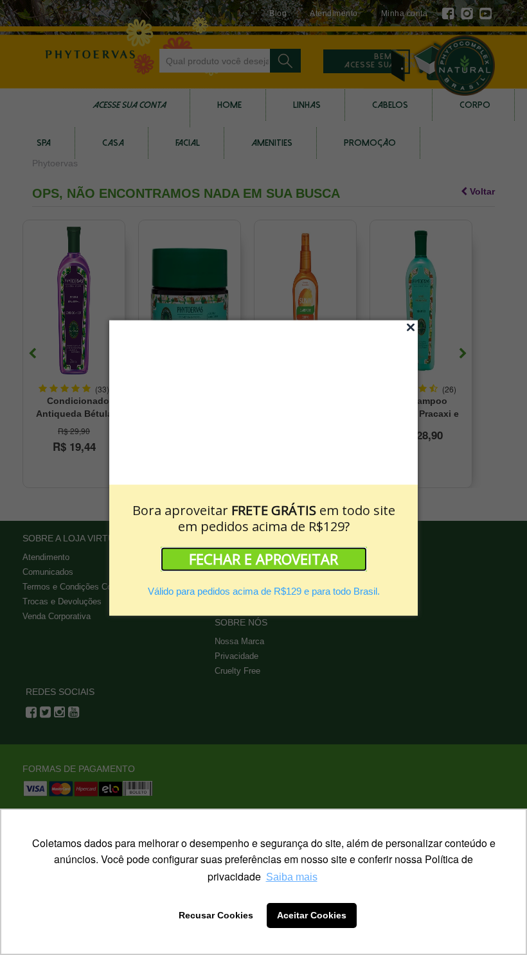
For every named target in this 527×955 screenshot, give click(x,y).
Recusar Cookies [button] (216, 915)
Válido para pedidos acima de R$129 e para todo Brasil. (264, 590)
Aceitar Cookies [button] (311, 915)
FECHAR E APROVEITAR (263, 558)
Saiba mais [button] (291, 877)
